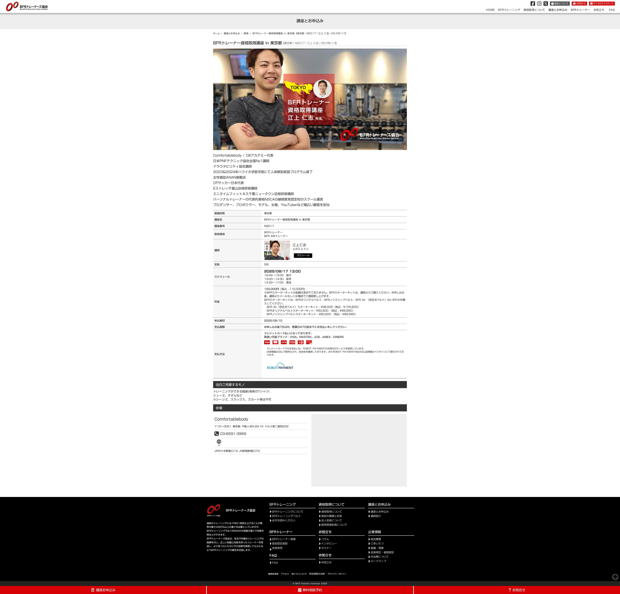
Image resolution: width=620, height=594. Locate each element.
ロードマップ (378, 561)
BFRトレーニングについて (287, 512)
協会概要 (376, 539)
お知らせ (326, 562)
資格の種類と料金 (331, 516)
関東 (246, 33)
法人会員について (331, 520)
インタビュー (329, 543)
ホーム (216, 33)
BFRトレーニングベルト (286, 516)
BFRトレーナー (580, 9)
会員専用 (277, 548)
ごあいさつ (377, 543)
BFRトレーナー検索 (284, 539)
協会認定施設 (280, 543)
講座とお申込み (232, 33)
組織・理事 (377, 548)
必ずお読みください (283, 520)
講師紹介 (376, 516)
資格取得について (331, 512)
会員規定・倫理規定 (382, 552)
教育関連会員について (334, 525)
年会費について (380, 557)
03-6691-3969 (233, 433)
